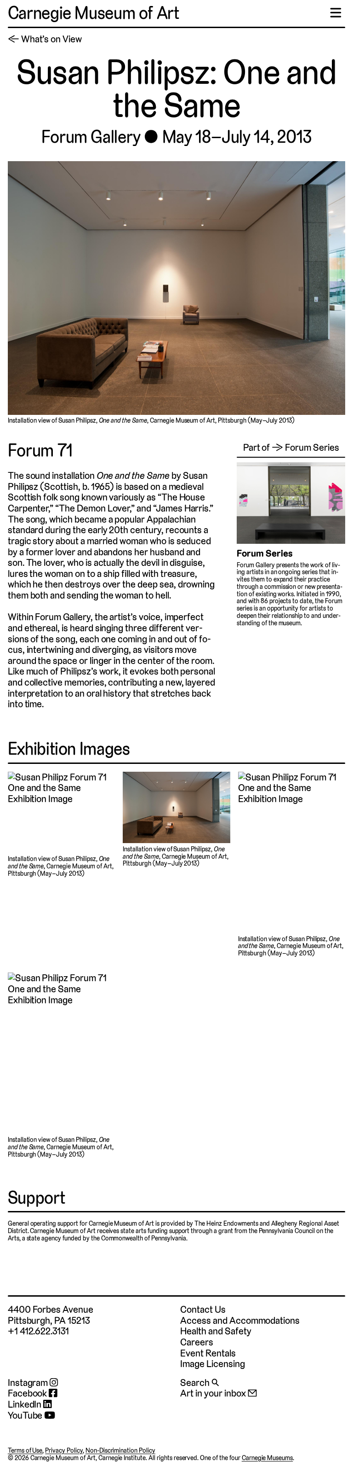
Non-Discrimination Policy (120, 1450)
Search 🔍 (199, 1382)
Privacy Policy (64, 1450)
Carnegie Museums (267, 1458)
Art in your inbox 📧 (218, 1393)
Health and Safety (215, 1331)
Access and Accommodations (240, 1320)
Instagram (29, 1382)
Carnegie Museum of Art (93, 13)
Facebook (28, 1393)
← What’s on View (45, 39)
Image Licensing (212, 1363)
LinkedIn (26, 1404)
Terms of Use (25, 1450)
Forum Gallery (91, 137)
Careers (196, 1342)
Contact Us (202, 1309)
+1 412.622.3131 (38, 1331)
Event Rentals (207, 1353)
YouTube (26, 1415)
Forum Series (264, 553)
